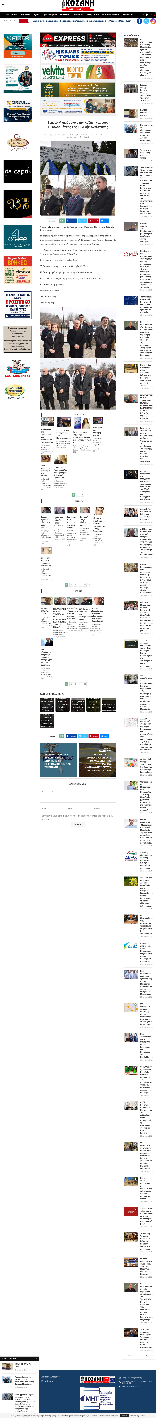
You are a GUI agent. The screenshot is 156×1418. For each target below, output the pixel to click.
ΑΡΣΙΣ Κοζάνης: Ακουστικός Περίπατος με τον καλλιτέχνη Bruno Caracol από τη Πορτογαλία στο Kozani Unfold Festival (146, 1117)
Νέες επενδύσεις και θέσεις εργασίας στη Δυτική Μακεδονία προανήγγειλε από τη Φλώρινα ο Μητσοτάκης (146, 982)
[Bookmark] (52, 420)
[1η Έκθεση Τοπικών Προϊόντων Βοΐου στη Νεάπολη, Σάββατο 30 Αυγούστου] (131, 1237)
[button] (30, 21)
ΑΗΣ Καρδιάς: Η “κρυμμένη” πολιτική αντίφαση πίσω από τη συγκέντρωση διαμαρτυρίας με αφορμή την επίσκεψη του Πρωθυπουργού (146, 542)
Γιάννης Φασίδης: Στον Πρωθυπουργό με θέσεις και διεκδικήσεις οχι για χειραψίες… (146, 232)
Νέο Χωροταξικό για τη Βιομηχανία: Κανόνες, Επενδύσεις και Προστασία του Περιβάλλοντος (146, 1045)
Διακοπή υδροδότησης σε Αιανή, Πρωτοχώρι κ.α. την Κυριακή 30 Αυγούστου (146, 860)
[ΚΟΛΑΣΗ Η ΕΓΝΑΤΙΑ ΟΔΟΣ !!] (47, 601)
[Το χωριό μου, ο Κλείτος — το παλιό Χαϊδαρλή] (85, 510)
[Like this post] (62, 220)
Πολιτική (64, 14)
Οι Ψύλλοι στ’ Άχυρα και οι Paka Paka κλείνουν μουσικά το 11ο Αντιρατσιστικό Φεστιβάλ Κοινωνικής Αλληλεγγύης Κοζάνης (146, 1080)
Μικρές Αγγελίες (110, 14)
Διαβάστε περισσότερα (137, 1416)
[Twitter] (146, 21)
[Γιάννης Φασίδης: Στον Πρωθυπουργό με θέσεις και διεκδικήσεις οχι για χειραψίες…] (131, 226)
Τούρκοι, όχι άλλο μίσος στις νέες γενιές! (45, 522)
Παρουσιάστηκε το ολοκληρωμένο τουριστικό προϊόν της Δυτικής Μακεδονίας (146, 132)
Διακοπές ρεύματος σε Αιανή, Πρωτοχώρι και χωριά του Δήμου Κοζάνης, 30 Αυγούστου (146, 952)
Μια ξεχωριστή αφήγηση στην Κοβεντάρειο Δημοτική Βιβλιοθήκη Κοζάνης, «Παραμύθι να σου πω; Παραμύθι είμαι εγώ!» (146, 1156)
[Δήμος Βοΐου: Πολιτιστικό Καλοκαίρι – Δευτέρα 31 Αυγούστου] (131, 512)
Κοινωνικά (128, 14)
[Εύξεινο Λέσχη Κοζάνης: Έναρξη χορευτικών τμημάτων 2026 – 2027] (131, 88)
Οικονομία (78, 14)
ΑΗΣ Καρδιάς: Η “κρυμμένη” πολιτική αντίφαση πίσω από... (72, 613)
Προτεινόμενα (50, 14)
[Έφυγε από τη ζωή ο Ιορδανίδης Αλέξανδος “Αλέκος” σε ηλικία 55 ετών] (46, 550)
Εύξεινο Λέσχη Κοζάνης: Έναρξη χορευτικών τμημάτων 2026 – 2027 (68, 21)
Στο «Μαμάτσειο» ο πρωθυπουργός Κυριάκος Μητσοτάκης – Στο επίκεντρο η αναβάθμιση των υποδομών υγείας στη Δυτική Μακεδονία (146, 692)
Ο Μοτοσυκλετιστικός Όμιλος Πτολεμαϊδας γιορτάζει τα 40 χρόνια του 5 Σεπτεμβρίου (146, 925)
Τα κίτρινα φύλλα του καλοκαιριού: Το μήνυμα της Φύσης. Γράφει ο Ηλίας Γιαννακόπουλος (146, 1338)
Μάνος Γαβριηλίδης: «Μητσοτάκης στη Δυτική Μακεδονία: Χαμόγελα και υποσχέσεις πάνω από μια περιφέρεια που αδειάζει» (146, 831)
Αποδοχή (124, 1416)
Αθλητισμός (92, 14)
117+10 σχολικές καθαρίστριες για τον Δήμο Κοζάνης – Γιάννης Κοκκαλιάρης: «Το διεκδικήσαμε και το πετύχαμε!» (146, 653)
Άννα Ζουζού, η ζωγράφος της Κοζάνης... (45, 470)
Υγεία (36, 14)
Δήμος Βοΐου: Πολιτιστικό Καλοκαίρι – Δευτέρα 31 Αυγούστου (146, 514)
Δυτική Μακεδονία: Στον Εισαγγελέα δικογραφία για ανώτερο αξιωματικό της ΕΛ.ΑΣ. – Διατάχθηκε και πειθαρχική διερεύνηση (145, 485)
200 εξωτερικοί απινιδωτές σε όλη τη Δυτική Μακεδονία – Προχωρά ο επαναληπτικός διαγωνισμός (146, 1014)
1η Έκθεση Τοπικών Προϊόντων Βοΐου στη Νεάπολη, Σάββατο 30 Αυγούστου (145, 1241)
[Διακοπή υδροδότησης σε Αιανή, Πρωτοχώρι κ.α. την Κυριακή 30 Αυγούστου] (131, 856)
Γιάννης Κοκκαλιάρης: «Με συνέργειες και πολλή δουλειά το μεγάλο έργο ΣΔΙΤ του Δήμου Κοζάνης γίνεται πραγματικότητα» (146, 578)
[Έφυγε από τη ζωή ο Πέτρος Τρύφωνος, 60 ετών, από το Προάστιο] (59, 510)
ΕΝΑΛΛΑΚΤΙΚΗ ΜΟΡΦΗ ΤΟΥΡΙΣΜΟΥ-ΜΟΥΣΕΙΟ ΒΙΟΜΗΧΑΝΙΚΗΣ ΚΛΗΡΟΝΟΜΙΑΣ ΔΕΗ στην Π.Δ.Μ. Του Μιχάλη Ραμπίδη (146, 406)
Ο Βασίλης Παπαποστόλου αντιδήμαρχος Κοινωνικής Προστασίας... (60, 472)
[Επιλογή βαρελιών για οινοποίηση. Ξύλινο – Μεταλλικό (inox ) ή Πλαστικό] (131, 1262)
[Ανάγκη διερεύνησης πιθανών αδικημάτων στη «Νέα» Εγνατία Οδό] (98, 601)
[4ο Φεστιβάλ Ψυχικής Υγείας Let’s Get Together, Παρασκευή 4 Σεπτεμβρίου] (131, 762)
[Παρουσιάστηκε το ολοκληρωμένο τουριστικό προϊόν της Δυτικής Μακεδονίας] (131, 128)
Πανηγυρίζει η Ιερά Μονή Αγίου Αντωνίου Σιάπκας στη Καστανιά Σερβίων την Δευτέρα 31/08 (145, 375)
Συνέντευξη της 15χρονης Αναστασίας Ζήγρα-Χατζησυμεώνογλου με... (82, 437)
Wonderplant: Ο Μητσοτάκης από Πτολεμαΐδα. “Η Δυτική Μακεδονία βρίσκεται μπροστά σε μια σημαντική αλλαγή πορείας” (146, 796)
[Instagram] (153, 21)
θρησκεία (25, 14)
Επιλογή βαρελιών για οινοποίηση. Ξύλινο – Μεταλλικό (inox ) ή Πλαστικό (146, 1266)
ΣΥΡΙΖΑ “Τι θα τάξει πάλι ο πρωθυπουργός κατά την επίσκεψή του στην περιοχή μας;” (146, 1216)
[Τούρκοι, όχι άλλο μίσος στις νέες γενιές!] (46, 510)
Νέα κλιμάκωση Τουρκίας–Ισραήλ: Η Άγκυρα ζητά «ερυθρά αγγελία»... (46, 657)
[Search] (155, 15)
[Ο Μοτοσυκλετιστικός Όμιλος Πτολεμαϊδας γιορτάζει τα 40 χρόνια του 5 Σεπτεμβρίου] (131, 919)
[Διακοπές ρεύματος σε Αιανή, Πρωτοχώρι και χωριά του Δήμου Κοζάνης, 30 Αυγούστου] (131, 946)
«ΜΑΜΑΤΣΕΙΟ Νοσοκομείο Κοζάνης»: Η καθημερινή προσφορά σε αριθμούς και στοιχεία (146, 304)
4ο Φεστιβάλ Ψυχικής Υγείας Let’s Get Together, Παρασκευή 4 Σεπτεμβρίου (146, 765)
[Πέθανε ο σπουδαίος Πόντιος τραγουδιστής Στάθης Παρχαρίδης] (98, 511)
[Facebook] (139, 21)
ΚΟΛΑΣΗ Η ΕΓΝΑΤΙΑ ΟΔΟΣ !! (45, 611)
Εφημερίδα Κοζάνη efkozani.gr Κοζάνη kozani (66, 135)
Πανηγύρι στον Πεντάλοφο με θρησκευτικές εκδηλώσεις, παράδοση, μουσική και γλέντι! (146, 1188)
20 (85, 585)
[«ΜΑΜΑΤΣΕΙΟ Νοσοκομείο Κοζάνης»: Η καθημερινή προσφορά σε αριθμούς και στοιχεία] (131, 300)
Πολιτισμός (11, 14)
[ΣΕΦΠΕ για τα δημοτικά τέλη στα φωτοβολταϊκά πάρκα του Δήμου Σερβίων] (85, 601)
